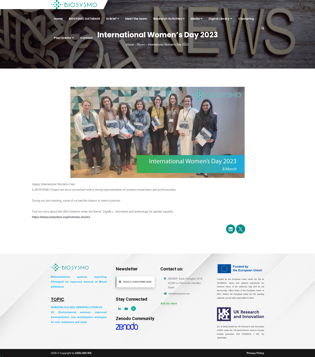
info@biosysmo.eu (179, 293)
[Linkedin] (230, 229)
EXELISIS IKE (83, 353)
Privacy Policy (255, 353)
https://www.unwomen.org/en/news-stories (61, 217)
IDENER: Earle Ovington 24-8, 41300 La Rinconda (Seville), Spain (185, 283)
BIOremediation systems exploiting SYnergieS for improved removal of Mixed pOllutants (79, 281)
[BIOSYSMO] (74, 4)
